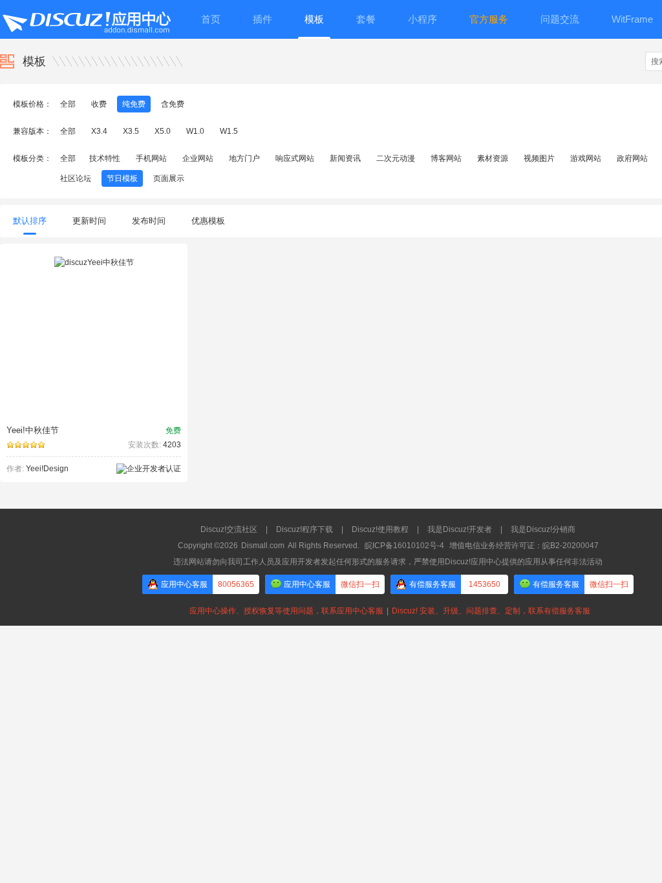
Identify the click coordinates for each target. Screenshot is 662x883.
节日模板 (122, 178)
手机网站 (151, 158)
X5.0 (163, 131)
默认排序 (30, 221)
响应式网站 (294, 158)
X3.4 (99, 131)
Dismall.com (262, 545)
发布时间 (149, 221)
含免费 (172, 104)
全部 (68, 104)
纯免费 (133, 104)
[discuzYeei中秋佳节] (94, 262)
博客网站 (446, 158)
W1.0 (195, 131)
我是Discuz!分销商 (543, 529)
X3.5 (131, 131)
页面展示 (168, 178)
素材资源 (492, 158)
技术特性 (104, 158)
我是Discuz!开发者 (459, 529)
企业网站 (197, 158)
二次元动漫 (395, 158)
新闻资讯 (345, 158)
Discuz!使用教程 (380, 529)
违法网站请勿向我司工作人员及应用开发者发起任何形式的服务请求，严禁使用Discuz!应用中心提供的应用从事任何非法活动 (388, 561)
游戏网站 (585, 158)
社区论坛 (75, 178)
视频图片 (539, 158)
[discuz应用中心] (86, 19)
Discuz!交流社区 (228, 529)
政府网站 (632, 158)
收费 (99, 104)
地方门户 (244, 158)
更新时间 (89, 221)
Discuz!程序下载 (304, 529)
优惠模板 (208, 221)
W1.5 (229, 131)
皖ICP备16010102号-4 (404, 545)
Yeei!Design (47, 468)
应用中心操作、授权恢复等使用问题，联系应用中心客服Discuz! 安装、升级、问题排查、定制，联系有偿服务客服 (388, 610)
